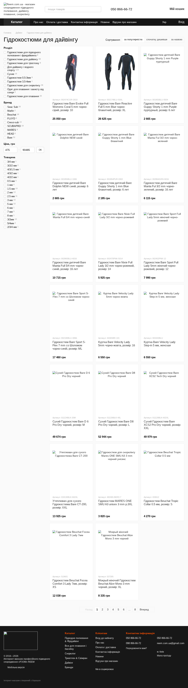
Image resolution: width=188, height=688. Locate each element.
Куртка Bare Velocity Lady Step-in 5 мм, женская (160, 343)
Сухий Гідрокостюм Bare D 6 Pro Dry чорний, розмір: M (70, 423)
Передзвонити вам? (136, 648)
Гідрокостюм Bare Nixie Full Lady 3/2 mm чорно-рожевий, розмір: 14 (116, 266)
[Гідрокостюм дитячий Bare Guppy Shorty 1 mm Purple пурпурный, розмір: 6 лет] (162, 72)
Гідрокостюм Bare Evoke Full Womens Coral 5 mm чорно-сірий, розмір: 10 (70, 107)
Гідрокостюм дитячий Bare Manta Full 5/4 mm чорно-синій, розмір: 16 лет (69, 266)
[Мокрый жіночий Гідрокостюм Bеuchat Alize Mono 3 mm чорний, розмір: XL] (117, 549)
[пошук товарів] (98, 9)
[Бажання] (156, 9)
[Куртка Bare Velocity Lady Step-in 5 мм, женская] (162, 310)
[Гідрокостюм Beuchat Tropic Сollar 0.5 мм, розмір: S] (162, 470)
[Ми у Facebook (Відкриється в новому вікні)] (141, 22)
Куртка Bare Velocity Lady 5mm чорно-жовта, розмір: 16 (116, 343)
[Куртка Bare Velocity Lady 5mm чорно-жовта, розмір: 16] (117, 310)
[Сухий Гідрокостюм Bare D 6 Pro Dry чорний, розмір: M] (71, 390)
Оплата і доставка (57, 22)
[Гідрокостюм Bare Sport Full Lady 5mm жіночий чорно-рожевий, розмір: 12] (162, 231)
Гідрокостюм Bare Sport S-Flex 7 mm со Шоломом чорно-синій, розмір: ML (69, 345)
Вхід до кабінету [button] (104, 638)
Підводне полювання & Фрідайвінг (76, 640)
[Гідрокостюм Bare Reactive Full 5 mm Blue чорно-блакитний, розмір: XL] (117, 72)
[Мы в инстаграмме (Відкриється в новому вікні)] (150, 22)
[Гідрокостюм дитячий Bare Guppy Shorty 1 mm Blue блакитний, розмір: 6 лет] (117, 152)
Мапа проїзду (164, 655)
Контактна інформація (84, 22)
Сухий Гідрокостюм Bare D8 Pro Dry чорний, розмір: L (115, 423)
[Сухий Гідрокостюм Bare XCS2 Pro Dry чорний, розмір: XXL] (162, 390)
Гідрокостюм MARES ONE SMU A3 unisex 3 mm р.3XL (115, 502)
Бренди (69, 667)
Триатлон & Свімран (76, 658)
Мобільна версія (16, 667)
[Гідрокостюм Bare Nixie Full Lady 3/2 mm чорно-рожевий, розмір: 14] (117, 231)
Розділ (8, 47)
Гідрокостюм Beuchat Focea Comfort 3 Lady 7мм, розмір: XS (70, 584)
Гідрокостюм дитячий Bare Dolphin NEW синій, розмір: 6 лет (70, 186)
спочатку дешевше (156, 39)
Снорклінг (70, 653)
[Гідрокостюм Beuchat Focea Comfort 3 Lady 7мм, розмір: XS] (71, 549)
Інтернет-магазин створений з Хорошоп (22, 680)
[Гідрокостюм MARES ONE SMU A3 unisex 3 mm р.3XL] (117, 470)
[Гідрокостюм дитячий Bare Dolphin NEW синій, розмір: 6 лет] (71, 152)
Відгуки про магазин (125, 22)
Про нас (38, 22)
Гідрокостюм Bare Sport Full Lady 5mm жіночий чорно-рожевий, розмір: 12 (161, 266)
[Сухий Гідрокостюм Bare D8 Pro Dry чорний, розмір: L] (117, 390)
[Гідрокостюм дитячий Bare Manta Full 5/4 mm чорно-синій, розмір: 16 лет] (71, 231)
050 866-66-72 (121, 9)
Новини (105, 22)
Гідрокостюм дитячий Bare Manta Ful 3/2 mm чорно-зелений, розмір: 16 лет (160, 186)
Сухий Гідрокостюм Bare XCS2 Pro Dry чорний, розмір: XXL (162, 425)
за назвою (176, 39)
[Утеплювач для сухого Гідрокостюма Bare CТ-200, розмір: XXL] (71, 470)
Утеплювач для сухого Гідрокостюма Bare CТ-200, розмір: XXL (70, 504)
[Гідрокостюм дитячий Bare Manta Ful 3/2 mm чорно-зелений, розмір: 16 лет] (162, 152)
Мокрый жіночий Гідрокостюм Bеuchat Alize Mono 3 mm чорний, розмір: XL (116, 584)
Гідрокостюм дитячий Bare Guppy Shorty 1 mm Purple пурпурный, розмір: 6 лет (160, 107)
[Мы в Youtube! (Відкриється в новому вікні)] (146, 22)
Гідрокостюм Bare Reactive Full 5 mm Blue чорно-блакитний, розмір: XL (115, 107)
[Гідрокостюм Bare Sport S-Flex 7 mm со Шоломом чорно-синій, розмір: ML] (71, 310)
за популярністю (133, 39)
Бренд (8, 102)
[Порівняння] (146, 9)
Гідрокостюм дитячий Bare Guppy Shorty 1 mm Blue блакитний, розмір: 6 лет (115, 186)
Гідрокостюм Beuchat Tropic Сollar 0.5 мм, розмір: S (161, 502)
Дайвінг (69, 662)
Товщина (9, 157)
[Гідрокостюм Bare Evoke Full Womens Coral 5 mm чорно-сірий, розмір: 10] (71, 72)
